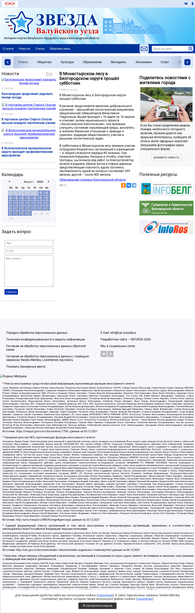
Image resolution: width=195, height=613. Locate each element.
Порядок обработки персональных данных (36, 333)
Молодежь (118, 62)
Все (49, 73)
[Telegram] (134, 185)
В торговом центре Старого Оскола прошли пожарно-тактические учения (28, 121)
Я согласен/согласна (97, 605)
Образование (92, 62)
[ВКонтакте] (128, 185)
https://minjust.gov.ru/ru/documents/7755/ (42, 431)
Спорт (165, 62)
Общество (44, 62)
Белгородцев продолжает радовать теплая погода (27, 95)
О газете (8, 48)
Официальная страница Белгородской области (92, 180)
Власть (23, 62)
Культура (67, 62)
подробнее (105, 595)
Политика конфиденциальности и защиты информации (45, 339)
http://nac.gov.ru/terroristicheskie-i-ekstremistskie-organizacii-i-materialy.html (63, 550)
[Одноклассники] (123, 185)
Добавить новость (166, 157)
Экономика (143, 62)
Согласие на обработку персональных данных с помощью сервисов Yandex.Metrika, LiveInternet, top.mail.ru (47, 358)
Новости (24, 48)
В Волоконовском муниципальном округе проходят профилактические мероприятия (27, 151)
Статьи (39, 48)
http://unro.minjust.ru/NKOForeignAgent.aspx (43, 519)
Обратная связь (60, 48)
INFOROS (136, 339)
